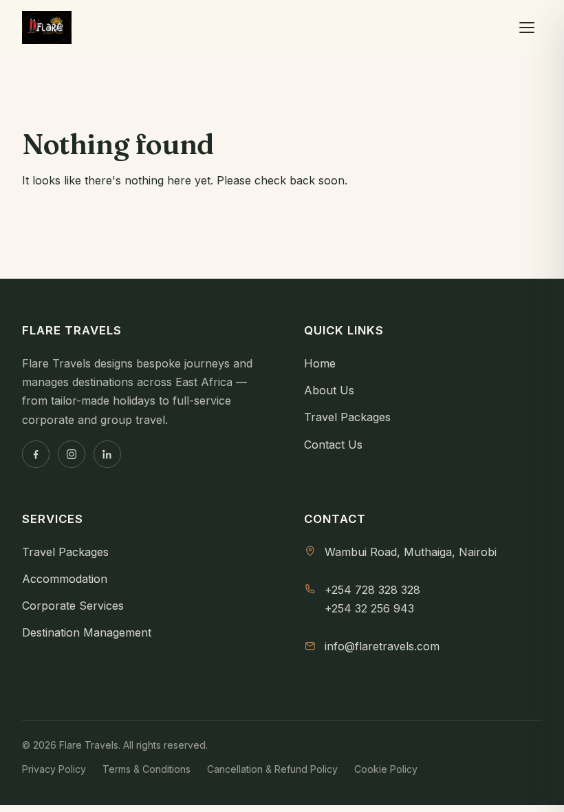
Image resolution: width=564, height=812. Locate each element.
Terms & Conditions (146, 769)
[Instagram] (71, 454)
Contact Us (333, 444)
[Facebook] (36, 454)
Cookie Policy (385, 769)
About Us (329, 390)
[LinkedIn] (107, 454)
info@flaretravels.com (382, 646)
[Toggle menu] (527, 27)
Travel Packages (347, 417)
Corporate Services (73, 605)
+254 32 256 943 (369, 608)
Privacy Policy (54, 769)
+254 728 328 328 (372, 590)
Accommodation (64, 579)
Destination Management (86, 632)
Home (320, 363)
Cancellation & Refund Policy (272, 769)
